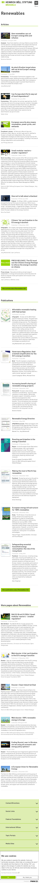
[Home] (16, 3)
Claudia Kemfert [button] (25, 535)
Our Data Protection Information (9, 872)
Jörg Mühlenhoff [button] (16, 343)
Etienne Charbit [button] (16, 410)
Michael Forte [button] (31, 375)
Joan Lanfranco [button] (26, 343)
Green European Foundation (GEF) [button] (22, 459)
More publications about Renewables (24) (15, 590)
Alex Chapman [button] (16, 581)
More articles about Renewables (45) (14, 288)
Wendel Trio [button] (15, 431)
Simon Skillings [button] (16, 499)
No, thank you (27, 877)
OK (8, 877)
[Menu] (36, 3)
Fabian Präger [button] (16, 535)
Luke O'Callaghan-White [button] (19, 375)
